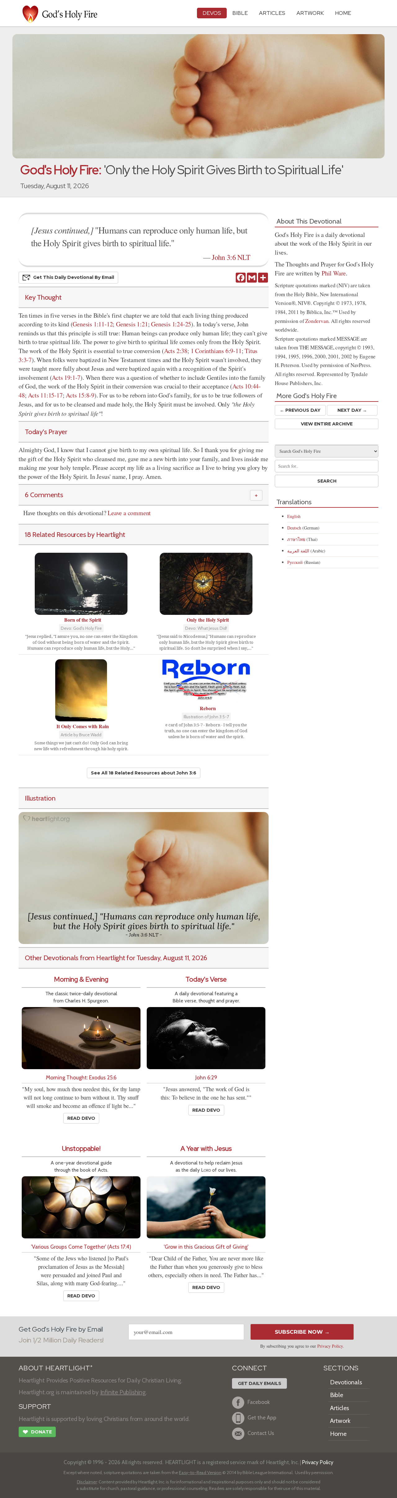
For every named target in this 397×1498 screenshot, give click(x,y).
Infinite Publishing (123, 1392)
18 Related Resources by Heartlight (75, 534)
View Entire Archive (327, 424)
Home (338, 1433)
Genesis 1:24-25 (171, 324)
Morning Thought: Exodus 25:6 (81, 1077)
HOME (343, 12)
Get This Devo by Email (73, 277)
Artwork (310, 12)
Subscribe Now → (302, 1332)
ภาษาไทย (296, 539)
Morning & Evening (81, 979)
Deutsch (294, 528)
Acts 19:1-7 (66, 377)
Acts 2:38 (175, 351)
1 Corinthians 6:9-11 (216, 351)
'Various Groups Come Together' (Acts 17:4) (81, 1246)
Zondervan (316, 321)
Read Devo (81, 1118)
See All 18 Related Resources (143, 773)
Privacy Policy (330, 1346)
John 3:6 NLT (231, 257)
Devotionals (346, 1382)
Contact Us (261, 1433)
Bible (240, 12)
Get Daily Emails (259, 1383)
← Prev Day (300, 410)
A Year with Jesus (206, 1148)
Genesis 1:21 (132, 324)
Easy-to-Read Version (200, 1472)
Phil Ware (334, 273)
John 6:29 (206, 1077)
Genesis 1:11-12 (93, 324)
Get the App (262, 1417)
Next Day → (352, 410)
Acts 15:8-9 (80, 395)
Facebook (259, 1402)
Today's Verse (206, 979)
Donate (37, 1432)
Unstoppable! (81, 1148)
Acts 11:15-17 (45, 395)
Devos (212, 12)
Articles (272, 12)
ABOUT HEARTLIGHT (55, 1368)
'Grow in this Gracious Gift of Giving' (206, 1246)
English (294, 516)
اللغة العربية (298, 551)
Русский (295, 562)
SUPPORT (35, 1406)
